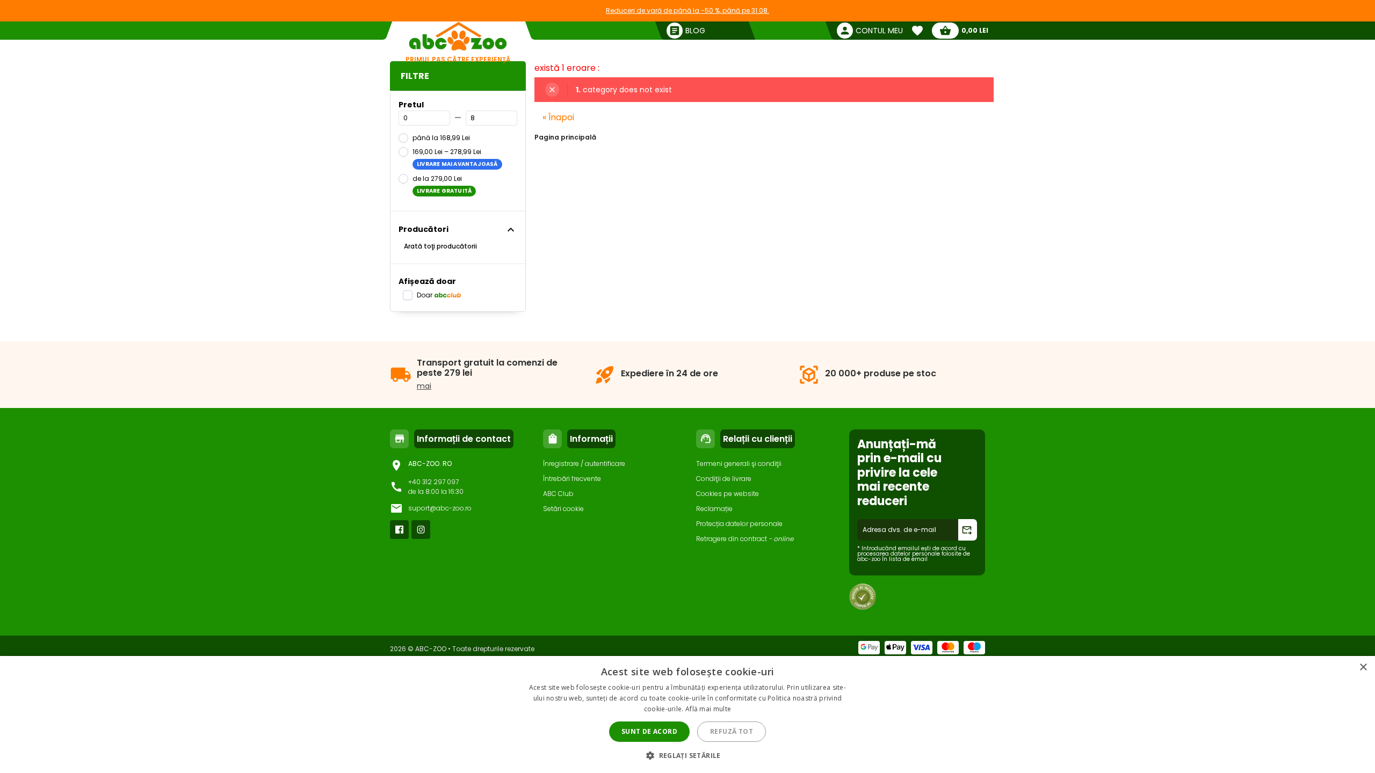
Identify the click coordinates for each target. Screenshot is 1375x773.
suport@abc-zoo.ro (440, 508)
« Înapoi (558, 117)
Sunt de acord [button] (649, 731)
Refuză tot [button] (731, 731)
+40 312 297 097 (433, 481)
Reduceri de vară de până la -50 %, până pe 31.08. (687, 10)
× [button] (1363, 667)
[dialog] (687, 714)
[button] (687, 755)
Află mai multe (708, 708)
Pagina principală (565, 137)
